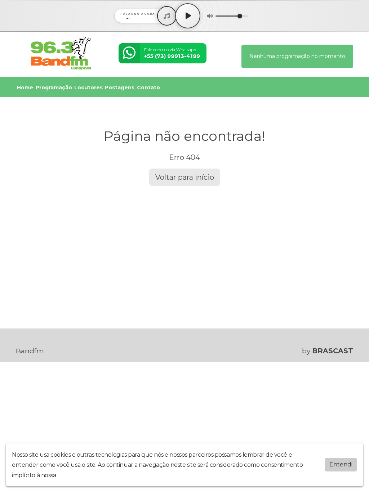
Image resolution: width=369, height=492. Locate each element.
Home (25, 87)
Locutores (88, 87)
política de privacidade (88, 475)
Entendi (340, 464)
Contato (148, 87)
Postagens (119, 87)
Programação (54, 87)
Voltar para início (184, 177)
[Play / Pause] (187, 15)
